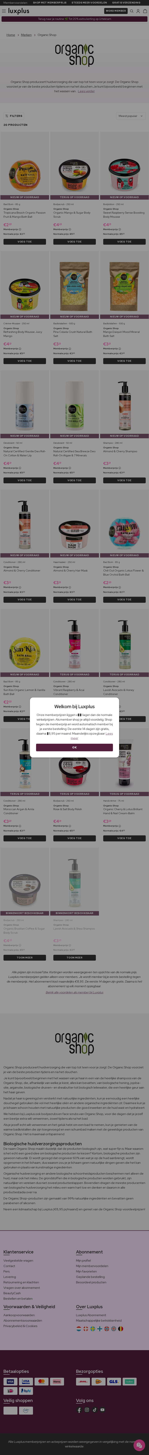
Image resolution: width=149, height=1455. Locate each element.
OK (74, 747)
